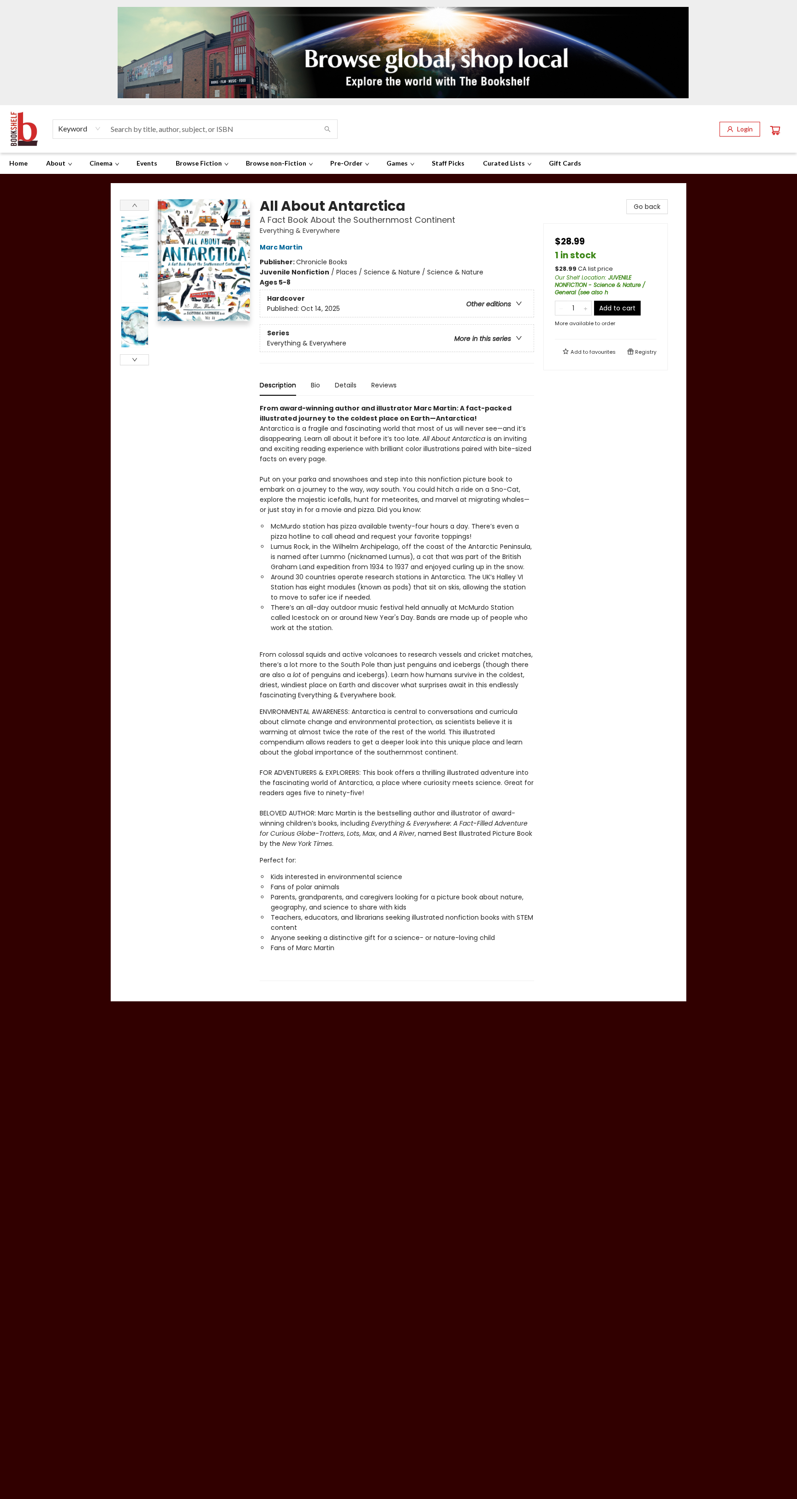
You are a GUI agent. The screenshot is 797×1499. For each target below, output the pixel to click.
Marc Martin (281, 247)
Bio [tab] (315, 385)
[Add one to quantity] (585, 308)
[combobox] (79, 128)
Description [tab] (278, 385)
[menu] (398, 163)
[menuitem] (18, 163)
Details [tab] (346, 385)
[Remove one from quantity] (561, 308)
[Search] (327, 129)
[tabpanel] (397, 692)
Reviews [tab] (384, 385)
